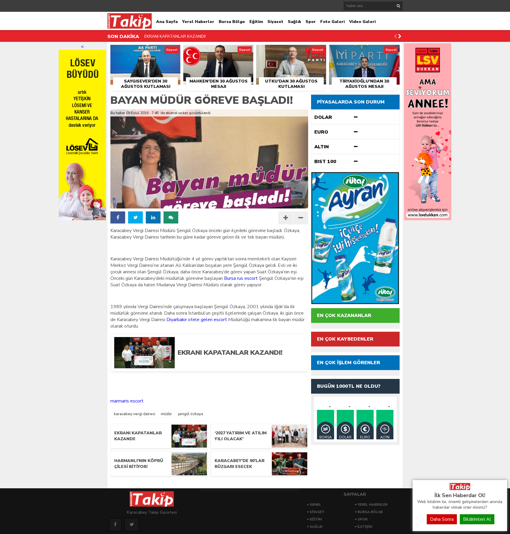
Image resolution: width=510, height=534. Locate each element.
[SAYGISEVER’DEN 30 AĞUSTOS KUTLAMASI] (145, 51)
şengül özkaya (190, 414)
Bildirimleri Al (477, 519)
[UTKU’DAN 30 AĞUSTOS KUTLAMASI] (291, 51)
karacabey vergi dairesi (134, 414)
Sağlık (294, 21)
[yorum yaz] (171, 217)
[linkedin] (153, 217)
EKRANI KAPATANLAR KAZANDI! (175, 36)
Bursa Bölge (232, 21)
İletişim (364, 526)
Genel (315, 504)
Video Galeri (362, 21)
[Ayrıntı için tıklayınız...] (427, 219)
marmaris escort (126, 401)
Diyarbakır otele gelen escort (196, 319)
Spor (310, 21)
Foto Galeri (332, 21)
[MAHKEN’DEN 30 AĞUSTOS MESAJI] (218, 51)
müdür (166, 414)
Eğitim (256, 21)
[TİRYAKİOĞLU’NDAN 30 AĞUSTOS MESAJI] (364, 51)
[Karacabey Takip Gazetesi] (459, 488)
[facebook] (117, 217)
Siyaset (275, 21)
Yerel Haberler (198, 21)
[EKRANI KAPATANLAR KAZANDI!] (238, 366)
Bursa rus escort (241, 278)
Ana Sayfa (167, 21)
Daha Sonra (442, 519)
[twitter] (135, 217)
